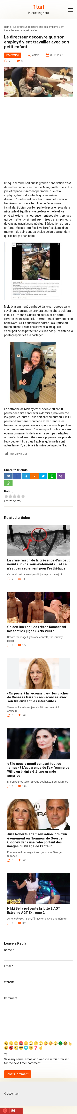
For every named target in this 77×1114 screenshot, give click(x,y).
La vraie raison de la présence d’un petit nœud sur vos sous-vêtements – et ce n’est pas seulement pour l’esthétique (38, 564)
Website (9, 982)
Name (9, 950)
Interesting (12, 54)
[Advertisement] (38, 141)
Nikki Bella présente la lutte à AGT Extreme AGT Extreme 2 (33, 910)
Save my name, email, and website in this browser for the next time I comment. (36, 1061)
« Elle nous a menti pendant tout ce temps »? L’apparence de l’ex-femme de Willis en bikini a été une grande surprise (38, 770)
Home (7, 26)
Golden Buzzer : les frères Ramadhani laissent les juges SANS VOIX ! (36, 629)
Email (8, 966)
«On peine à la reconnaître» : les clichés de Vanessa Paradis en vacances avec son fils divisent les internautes (38, 697)
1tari (38, 7)
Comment (10, 998)
